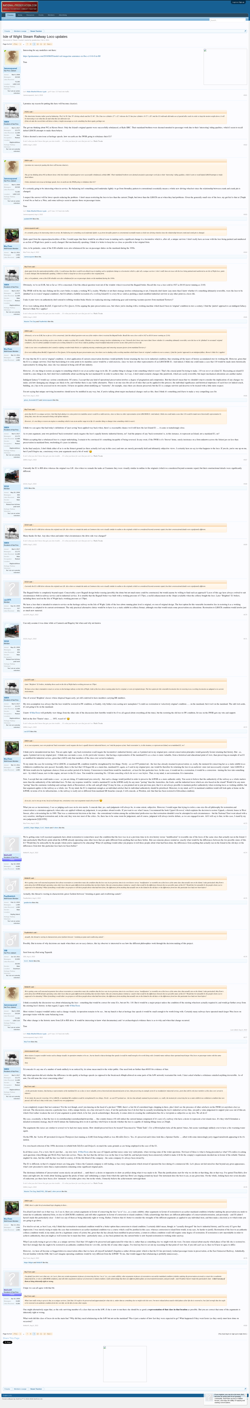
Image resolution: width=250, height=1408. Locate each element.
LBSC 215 (16, 84)
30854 (6, 122)
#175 (245, 898)
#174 (245, 852)
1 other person (56, 1191)
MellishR (26, 852)
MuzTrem (8, 246)
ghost (26, 400)
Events (41, 15)
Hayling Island (15, 914)
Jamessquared (10, 68)
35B (5, 951)
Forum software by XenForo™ (22, 1399)
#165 (245, 317)
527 (18, 608)
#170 (245, 615)
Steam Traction (18, 40)
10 (37, 44)
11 (41, 44)
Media (20, 15)
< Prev (15, 44)
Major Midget (34, 828)
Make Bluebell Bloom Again (36, 91)
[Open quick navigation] (245, 31)
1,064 (18, 255)
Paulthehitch (43, 321)
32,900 (17, 959)
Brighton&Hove (15, 142)
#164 (245, 252)
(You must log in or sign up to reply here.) (232, 1334)
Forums (10, 15)
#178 (245, 1187)
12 (44, 44)
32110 (6, 486)
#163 (245, 214)
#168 (245, 484)
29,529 (17, 77)
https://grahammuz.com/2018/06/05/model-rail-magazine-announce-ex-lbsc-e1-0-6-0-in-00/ (62, 56)
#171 (245, 639)
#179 (245, 1258)
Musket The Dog (30, 321)
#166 (245, 396)
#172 (245, 727)
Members (51, 15)
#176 (245, 956)
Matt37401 (40, 1191)
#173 (245, 823)
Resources (30, 15)
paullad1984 (28, 219)
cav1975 (7, 600)
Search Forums (9, 19)
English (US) (7, 1395)
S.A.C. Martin (44, 828)
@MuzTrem (35, 712)
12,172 (17, 130)
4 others (56, 828)
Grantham (16, 968)
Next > (49, 44)
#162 (245, 145)
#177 (245, 1037)
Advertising (63, 15)
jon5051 (27, 828)
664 (18, 495)
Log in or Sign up (238, 2)
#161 (245, 95)
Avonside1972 (34, 400)
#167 (245, 460)
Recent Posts (22, 19)
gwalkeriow (36, 40)
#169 (245, 544)
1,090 (18, 905)
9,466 (18, 866)
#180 (245, 1325)
